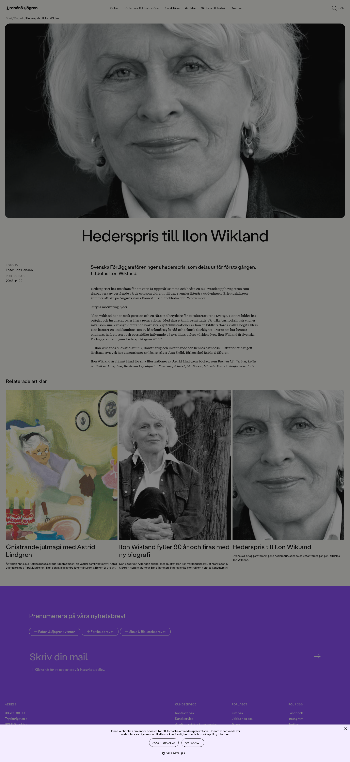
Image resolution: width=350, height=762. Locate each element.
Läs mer (224, 734)
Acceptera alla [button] (164, 742)
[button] (175, 753)
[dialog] (175, 381)
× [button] (345, 728)
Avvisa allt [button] (193, 742)
